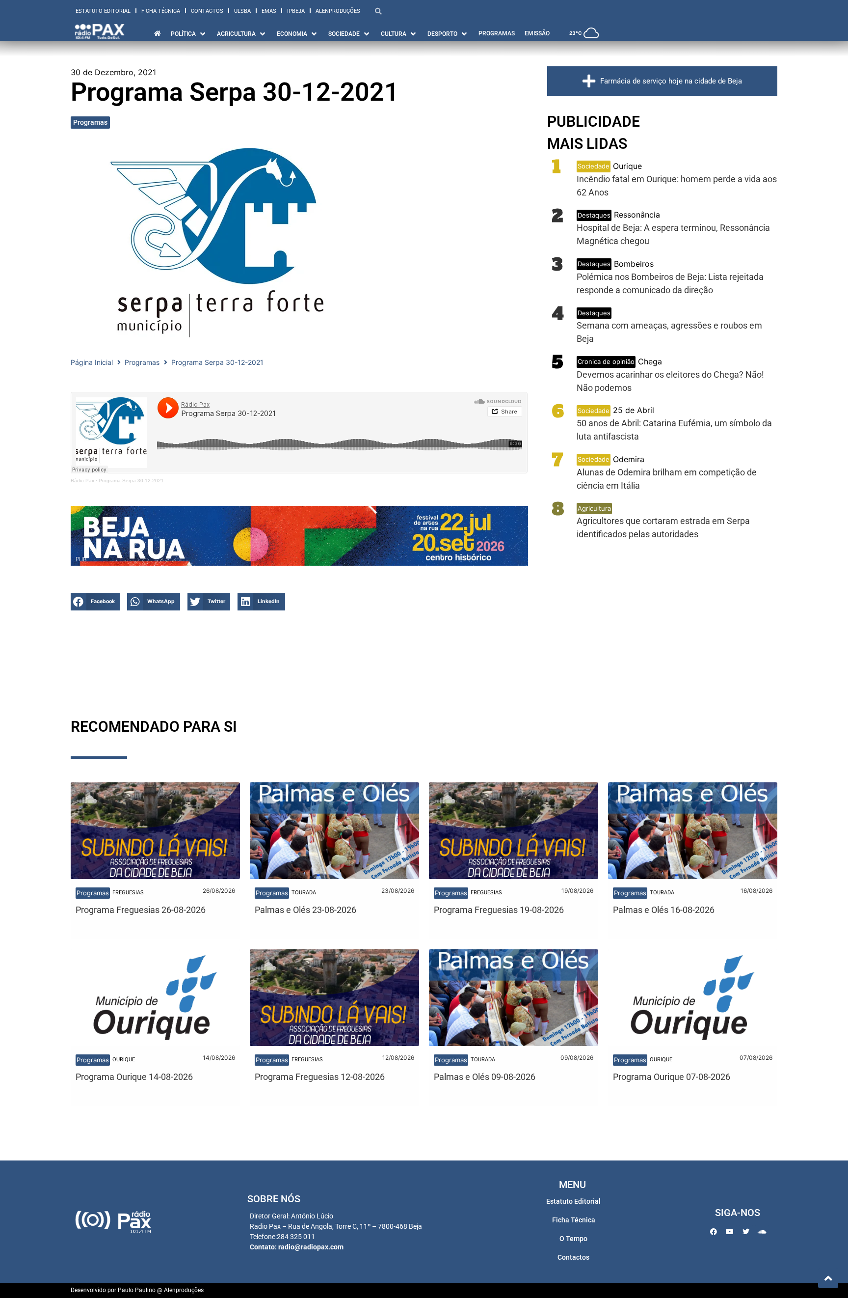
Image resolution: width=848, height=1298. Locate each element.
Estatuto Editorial (103, 11)
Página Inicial (92, 362)
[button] (95, 601)
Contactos (207, 11)
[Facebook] (713, 1232)
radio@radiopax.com (311, 1247)
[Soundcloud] (762, 1232)
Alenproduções (338, 11)
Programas (90, 122)
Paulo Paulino (137, 1290)
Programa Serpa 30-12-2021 (131, 480)
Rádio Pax (82, 480)
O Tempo (573, 1239)
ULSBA (242, 11)
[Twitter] (746, 1232)
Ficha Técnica (160, 11)
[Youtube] (730, 1232)
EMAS (269, 11)
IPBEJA (296, 11)
